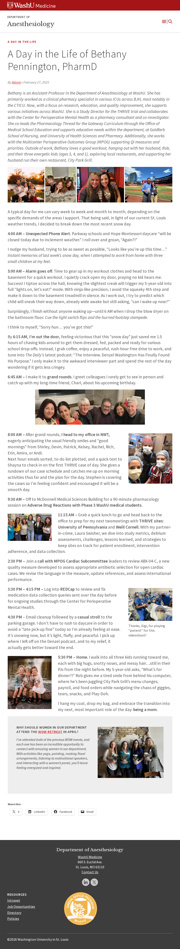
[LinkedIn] (86, 882)
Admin (16, 82)
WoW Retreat (50, 731)
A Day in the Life (22, 41)
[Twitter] (94, 882)
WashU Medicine (90, 857)
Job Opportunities (21, 906)
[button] (26, 184)
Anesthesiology (30, 24)
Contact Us (90, 872)
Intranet (13, 900)
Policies (13, 918)
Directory (14, 912)
